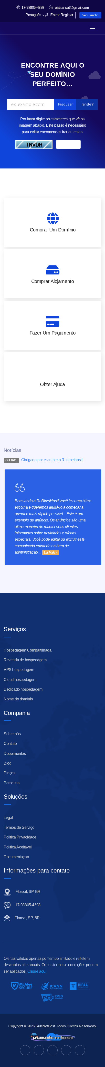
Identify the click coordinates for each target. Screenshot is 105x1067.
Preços (9, 773)
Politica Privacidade (20, 837)
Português (34, 15)
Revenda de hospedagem (25, 660)
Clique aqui (36, 971)
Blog (7, 763)
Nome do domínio (18, 699)
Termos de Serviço (19, 827)
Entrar (55, 15)
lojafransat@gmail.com (71, 7)
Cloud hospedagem (20, 680)
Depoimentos (15, 753)
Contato (10, 743)
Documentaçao (16, 857)
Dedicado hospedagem (23, 689)
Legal (8, 818)
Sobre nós (12, 734)
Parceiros (11, 783)
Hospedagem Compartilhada (27, 650)
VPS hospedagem (19, 670)
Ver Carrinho (90, 15)
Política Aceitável (18, 847)
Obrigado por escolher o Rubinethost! (52, 460)
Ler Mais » (50, 552)
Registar (67, 15)
